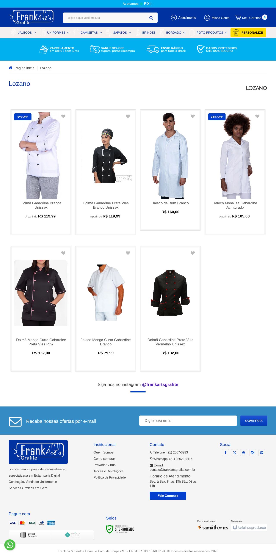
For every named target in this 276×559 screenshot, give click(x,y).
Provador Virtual (105, 465)
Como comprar (104, 458)
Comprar (41, 227)
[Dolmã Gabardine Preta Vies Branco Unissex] (106, 172)
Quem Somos (103, 452)
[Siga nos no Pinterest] (261, 453)
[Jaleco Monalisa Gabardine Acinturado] (235, 172)
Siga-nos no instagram (138, 384)
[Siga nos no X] (234, 453)
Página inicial (24, 68)
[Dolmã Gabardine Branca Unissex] (41, 172)
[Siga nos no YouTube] (243, 453)
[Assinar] (254, 421)
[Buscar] (151, 18)
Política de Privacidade (110, 477)
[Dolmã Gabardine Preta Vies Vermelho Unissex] (170, 308)
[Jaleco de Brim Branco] (170, 170)
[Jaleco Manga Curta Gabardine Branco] (106, 308)
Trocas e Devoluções (109, 471)
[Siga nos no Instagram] (252, 453)
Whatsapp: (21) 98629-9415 (172, 459)
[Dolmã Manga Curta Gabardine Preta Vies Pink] (41, 308)
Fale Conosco (168, 496)
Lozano (45, 68)
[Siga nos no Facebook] (225, 453)
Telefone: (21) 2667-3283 (170, 452)
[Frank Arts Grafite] (31, 17)
